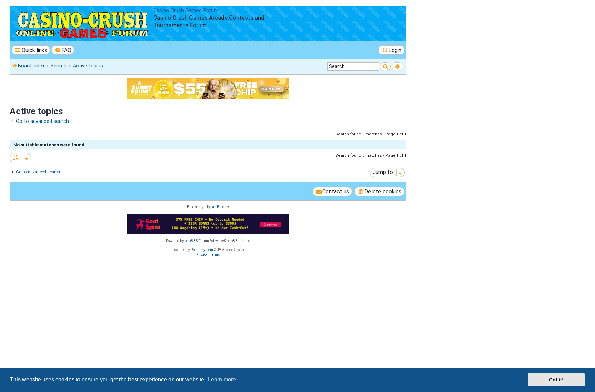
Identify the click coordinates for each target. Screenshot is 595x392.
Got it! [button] (556, 379)
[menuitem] (63, 50)
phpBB (190, 241)
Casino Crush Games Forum (185, 11)
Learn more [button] (222, 379)
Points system (202, 250)
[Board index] (82, 23)
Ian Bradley (220, 207)
